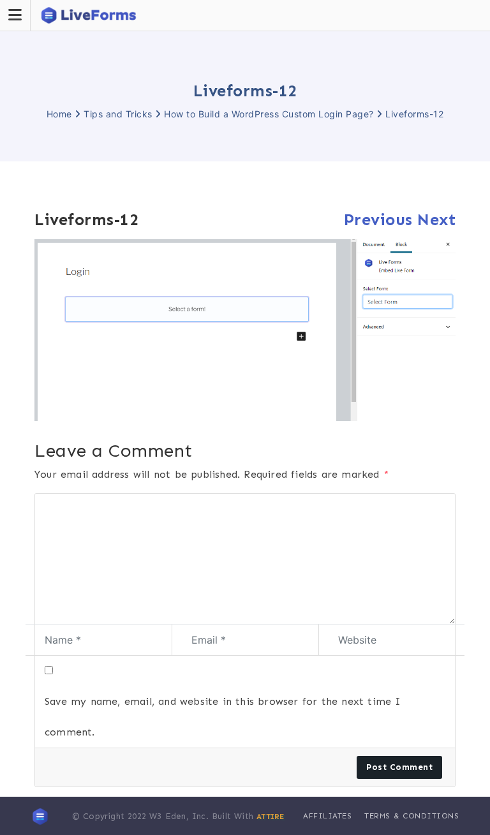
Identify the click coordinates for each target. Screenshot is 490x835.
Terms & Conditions (411, 815)
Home (59, 113)
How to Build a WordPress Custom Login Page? (269, 113)
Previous (378, 220)
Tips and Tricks (118, 113)
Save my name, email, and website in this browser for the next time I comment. (223, 716)
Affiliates (327, 815)
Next (436, 220)
